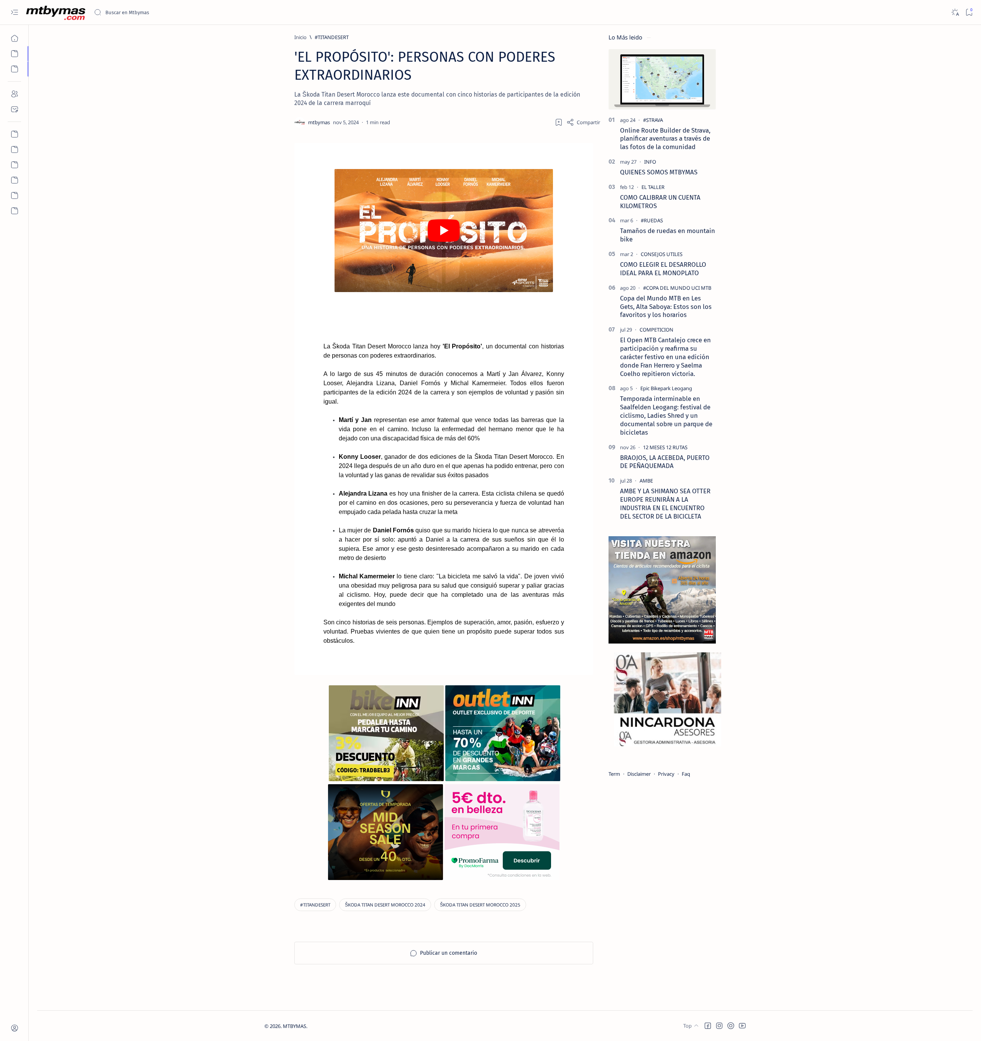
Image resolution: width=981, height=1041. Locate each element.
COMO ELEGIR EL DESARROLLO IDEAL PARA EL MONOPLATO (663, 269)
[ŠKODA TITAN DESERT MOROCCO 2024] (385, 904)
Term (614, 773)
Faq (686, 773)
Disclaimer (639, 773)
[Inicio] (14, 38)
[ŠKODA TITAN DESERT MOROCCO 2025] (480, 904)
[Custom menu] (14, 134)
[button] (708, 1025)
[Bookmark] (969, 12)
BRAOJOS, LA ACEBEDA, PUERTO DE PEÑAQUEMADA (665, 462)
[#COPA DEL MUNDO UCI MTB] (677, 288)
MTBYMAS (294, 1026)
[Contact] (14, 109)
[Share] (583, 122)
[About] (14, 94)
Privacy (666, 773)
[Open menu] (14, 12)
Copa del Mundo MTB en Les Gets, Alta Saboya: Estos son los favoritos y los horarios (666, 306)
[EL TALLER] (652, 187)
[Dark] (954, 12)
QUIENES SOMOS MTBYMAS (658, 172)
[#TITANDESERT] (315, 904)
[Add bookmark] (559, 122)
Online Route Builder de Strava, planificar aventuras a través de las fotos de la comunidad (665, 138)
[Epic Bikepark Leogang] (666, 388)
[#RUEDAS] (652, 220)
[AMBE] (646, 481)
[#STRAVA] (653, 120)
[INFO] (650, 162)
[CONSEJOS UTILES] (661, 254)
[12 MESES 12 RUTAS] (665, 447)
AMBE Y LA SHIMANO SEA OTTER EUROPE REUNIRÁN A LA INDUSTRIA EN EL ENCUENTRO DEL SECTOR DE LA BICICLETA (665, 503)
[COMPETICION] (656, 330)
